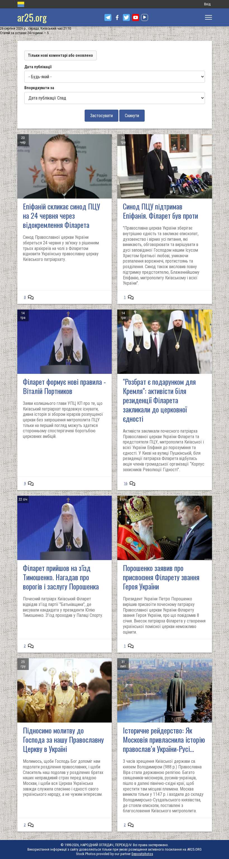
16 (125, 483)
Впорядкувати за (39, 88)
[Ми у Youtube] (135, 17)
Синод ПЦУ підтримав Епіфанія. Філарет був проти (160, 211)
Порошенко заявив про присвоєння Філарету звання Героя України (161, 577)
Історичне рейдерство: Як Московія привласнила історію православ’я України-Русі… (164, 739)
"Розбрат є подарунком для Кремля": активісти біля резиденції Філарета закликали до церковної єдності (159, 400)
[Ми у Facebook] (117, 17)
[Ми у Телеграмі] (107, 17)
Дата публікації (37, 67)
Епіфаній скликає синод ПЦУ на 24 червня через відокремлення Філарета (61, 215)
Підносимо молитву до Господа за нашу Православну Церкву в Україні (63, 739)
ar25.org (32, 17)
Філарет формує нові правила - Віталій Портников (64, 386)
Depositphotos (142, 854)
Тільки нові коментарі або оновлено (60, 55)
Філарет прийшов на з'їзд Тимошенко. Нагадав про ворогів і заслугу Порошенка (61, 577)
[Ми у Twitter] (126, 17)
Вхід (207, 4)
